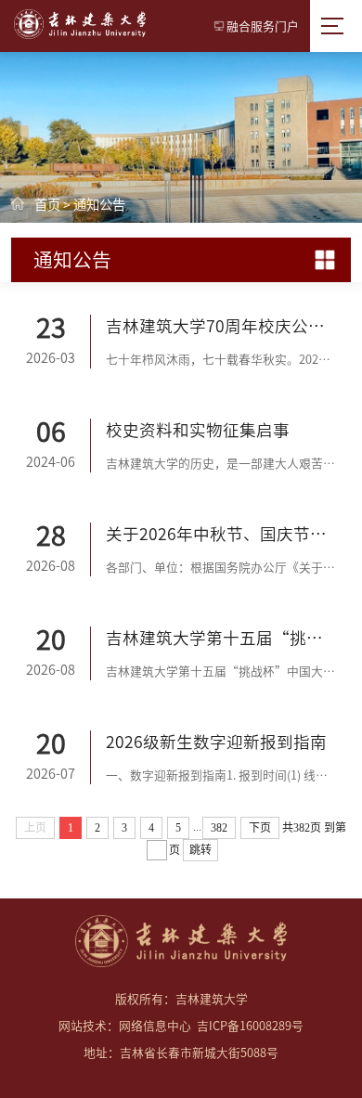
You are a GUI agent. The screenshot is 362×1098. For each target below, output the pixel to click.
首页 (47, 205)
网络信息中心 (155, 1026)
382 (219, 827)
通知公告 (99, 205)
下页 (260, 827)
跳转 (200, 850)
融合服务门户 (262, 26)
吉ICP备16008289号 (250, 1026)
